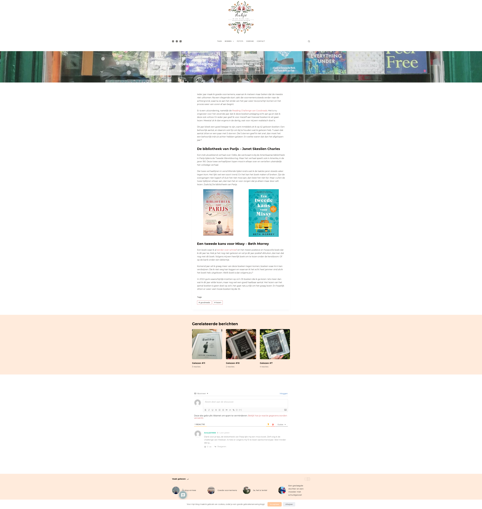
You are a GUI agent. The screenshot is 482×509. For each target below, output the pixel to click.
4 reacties (264, 367)
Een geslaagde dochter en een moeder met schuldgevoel (296, 490)
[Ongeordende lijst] (223, 409)
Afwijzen (289, 504)
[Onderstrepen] (212, 409)
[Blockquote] (226, 409)
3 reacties (196, 367)
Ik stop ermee (189, 490)
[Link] (233, 409)
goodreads (204, 302)
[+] (240, 410)
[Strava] (181, 41)
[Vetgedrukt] (205, 409)
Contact (261, 41)
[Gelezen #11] (207, 344)
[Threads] (173, 41)
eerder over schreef (227, 250)
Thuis (219, 41)
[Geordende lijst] (219, 409)
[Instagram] (177, 41)
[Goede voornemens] (211, 490)
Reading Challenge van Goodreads (249, 110)
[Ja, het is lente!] (246, 490)
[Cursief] (209, 409)
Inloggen (283, 393)
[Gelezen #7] (275, 344)
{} (237, 410)
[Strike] (216, 409)
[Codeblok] (230, 409)
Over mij (250, 41)
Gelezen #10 (232, 363)
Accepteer (274, 504)
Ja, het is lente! (260, 490)
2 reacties (230, 367)
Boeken (228, 41)
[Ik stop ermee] (176, 490)
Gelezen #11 (198, 363)
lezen (217, 302)
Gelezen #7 (266, 363)
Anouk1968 (210, 433)
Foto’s (240, 41)
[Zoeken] (309, 41)
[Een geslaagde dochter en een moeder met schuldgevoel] (282, 490)
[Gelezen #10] (241, 344)
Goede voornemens (227, 490)
